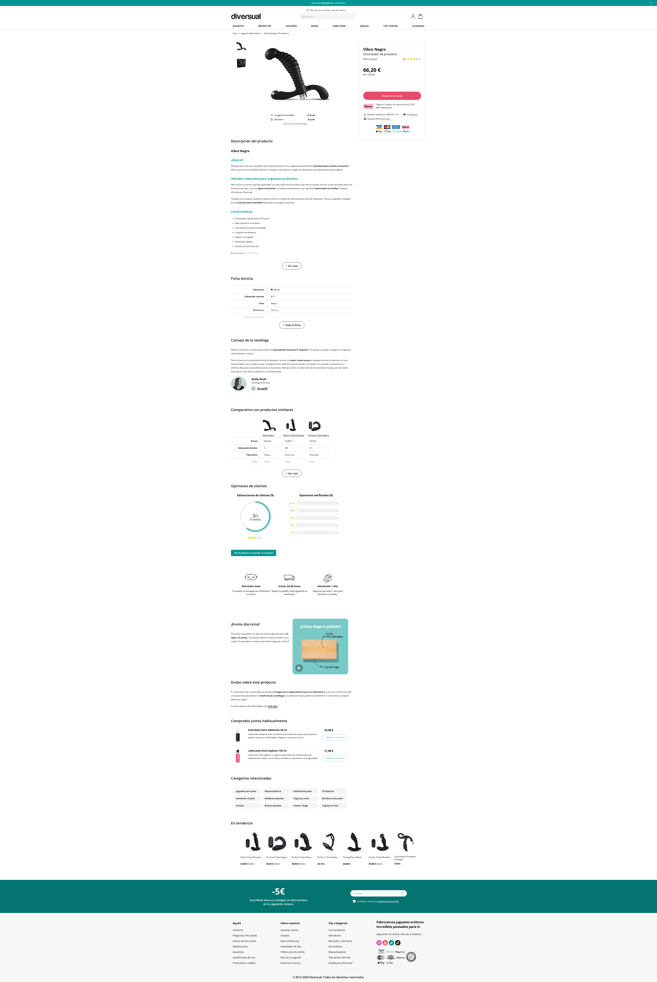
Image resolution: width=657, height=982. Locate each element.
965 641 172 (393, 114)
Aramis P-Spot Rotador (379, 857)
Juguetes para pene (246, 791)
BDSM (314, 26)
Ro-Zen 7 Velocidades (327, 857)
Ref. (365, 74)
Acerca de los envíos (244, 941)
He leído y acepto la (377, 901)
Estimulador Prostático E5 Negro (405, 858)
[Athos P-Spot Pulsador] (251, 842)
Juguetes (238, 26)
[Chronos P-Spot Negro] (277, 842)
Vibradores (334, 935)
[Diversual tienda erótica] (258, 15)
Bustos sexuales (273, 805)
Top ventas (390, 26)
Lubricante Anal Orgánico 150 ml (267, 750)
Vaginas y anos (301, 798)
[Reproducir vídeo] (299, 668)
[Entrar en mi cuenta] (413, 16)
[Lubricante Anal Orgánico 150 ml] (238, 756)
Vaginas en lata (330, 805)
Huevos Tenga (300, 805)
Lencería (291, 26)
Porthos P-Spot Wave (302, 857)
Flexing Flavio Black (352, 857)
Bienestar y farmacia (340, 941)
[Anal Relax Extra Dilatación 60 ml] (238, 735)
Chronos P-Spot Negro (276, 857)
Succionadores (336, 930)
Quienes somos (289, 930)
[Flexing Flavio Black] (354, 842)
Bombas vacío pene (332, 798)
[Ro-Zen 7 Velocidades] (328, 842)
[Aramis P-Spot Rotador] (380, 842)
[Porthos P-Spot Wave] (303, 842)
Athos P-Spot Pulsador (250, 857)
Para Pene (339, 26)
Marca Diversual (290, 941)
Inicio (235, 33)
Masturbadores (273, 791)
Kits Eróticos (335, 946)
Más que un (328, 2)
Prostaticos (328, 791)
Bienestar (264, 26)
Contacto (238, 930)
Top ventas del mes (339, 957)
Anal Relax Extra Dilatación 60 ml (267, 730)
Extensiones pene (302, 791)
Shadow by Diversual (340, 963)
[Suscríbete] (402, 894)
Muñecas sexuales (274, 798)
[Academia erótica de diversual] (391, 943)
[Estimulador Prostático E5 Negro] (405, 842)
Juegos (364, 26)
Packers (240, 805)
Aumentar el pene (245, 798)
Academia (418, 26)
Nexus (277, 289)
